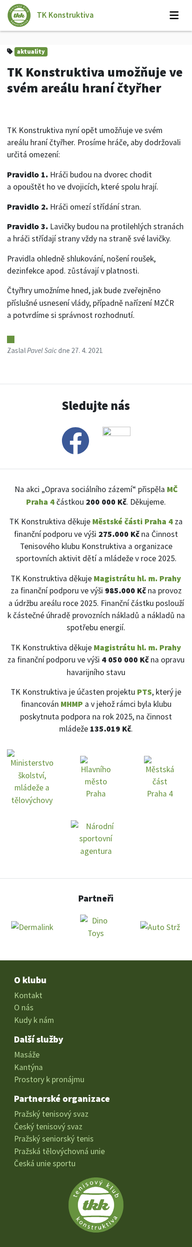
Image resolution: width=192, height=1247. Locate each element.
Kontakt (28, 995)
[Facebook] (75, 441)
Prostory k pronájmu (49, 1079)
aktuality (31, 52)
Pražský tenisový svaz (51, 1114)
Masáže (27, 1055)
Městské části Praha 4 (132, 521)
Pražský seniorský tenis (54, 1139)
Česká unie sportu (44, 1163)
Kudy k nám (34, 1020)
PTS (144, 692)
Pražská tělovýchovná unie (59, 1151)
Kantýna (28, 1067)
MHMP (72, 704)
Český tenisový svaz (48, 1126)
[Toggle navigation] (174, 15)
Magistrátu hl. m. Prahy (137, 578)
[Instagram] (116, 441)
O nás (24, 1007)
